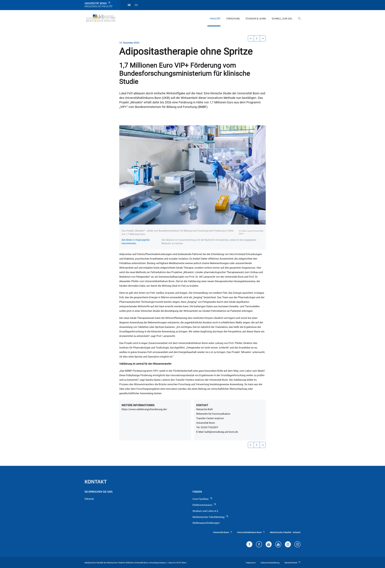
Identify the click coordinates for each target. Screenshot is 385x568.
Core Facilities (200, 498)
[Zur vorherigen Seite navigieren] (251, 38)
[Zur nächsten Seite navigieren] (263, 38)
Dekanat (89, 498)
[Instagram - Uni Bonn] (288, 544)
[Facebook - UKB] (259, 544)
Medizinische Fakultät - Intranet (285, 532)
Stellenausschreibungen (206, 522)
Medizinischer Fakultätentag (208, 516)
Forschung (233, 18)
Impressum (251, 563)
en (136, 4)
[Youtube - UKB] (278, 544)
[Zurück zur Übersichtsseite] (257, 38)
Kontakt (202, 405)
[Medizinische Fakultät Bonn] (101, 18)
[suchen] (298, 20)
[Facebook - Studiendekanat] (249, 544)
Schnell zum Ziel (282, 18)
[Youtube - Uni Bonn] (269, 544)
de (129, 4)
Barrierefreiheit (291, 563)
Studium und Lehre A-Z (205, 510)
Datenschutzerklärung (270, 563)
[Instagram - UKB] (297, 544)
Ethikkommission (202, 504)
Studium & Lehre (256, 18)
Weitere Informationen (138, 405)
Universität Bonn (96, 3)
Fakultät (215, 18)
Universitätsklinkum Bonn (249, 532)
